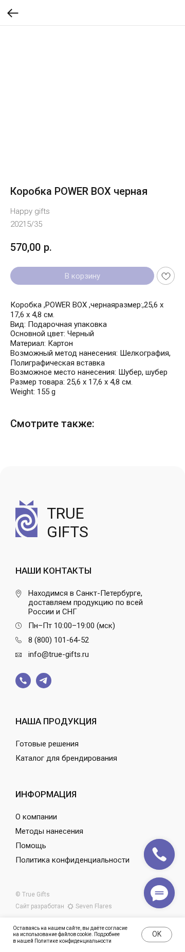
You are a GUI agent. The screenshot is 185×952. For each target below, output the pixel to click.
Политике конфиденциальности (73, 941)
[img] (23, 680)
